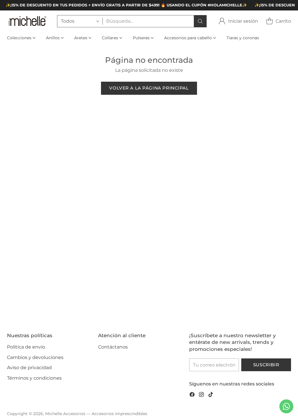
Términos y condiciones (34, 378)
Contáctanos (113, 347)
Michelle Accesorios (65, 413)
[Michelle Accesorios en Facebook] (192, 395)
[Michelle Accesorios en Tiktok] (210, 395)
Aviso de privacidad (29, 367)
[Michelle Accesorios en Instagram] (201, 395)
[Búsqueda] (200, 21)
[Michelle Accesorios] (27, 21)
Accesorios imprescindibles (119, 413)
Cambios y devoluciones (35, 357)
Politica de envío (26, 347)
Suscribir (266, 364)
